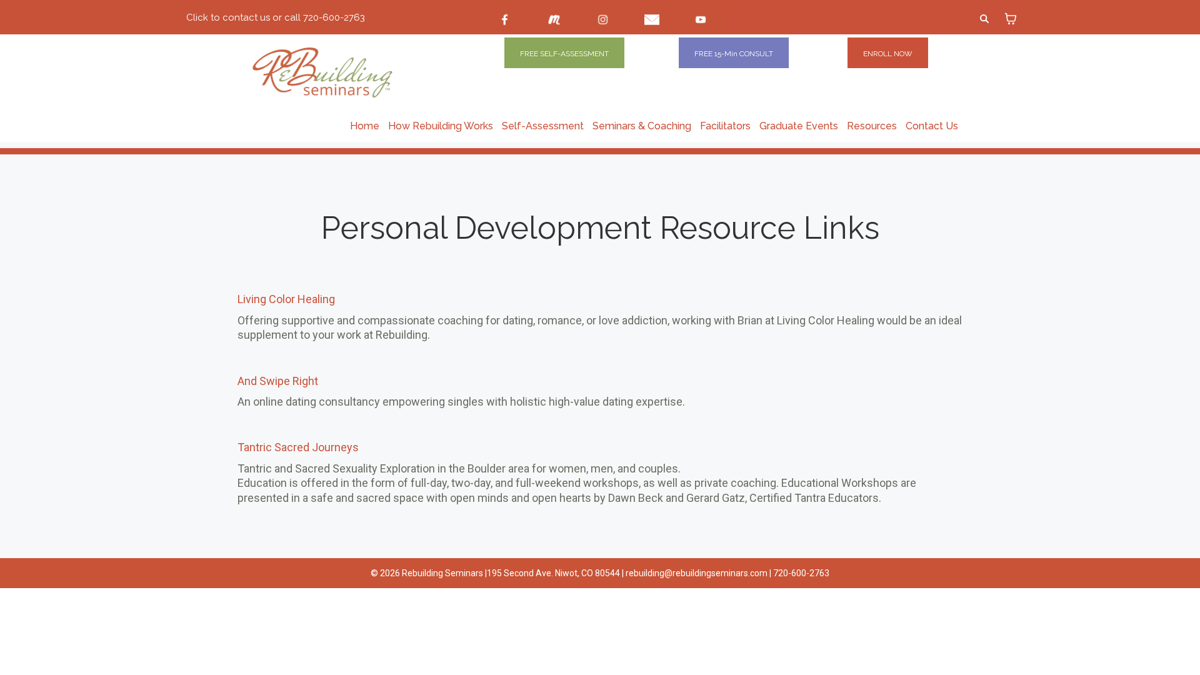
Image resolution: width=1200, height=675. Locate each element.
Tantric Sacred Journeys (298, 447)
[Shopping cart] (1010, 18)
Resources (872, 126)
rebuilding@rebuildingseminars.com (697, 573)
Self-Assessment (543, 126)
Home (364, 126)
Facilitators (725, 126)
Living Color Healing (286, 299)
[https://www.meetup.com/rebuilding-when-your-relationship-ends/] (553, 19)
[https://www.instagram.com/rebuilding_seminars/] (603, 19)
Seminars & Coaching (641, 126)
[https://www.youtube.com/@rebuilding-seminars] (700, 19)
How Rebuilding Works (440, 126)
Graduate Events (798, 126)
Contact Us (932, 126)
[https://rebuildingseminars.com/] (353, 72)
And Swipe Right (278, 381)
